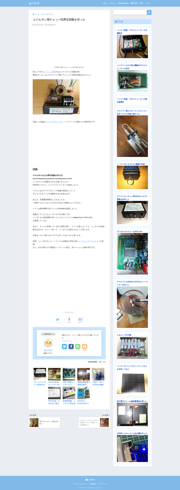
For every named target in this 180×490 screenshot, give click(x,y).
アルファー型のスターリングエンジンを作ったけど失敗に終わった (132, 112)
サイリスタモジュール (54, 122)
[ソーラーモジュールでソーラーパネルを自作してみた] (132, 382)
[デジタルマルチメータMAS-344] (132, 254)
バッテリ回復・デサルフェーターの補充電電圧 (132, 100)
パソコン (112, 3)
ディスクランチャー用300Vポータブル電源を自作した (132, 197)
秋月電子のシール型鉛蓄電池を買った (132, 401)
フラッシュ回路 (49, 72)
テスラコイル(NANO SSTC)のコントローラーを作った (132, 283)
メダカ (104, 3)
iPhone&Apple (123, 3)
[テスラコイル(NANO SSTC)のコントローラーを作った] (132, 307)
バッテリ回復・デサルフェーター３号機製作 (132, 31)
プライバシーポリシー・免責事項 (84, 484)
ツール (148, 3)
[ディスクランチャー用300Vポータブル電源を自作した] (132, 212)
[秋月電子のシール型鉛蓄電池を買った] (132, 414)
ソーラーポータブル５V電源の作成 (131, 164)
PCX (141, 3)
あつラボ (34, 3)
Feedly (78, 350)
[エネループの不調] (132, 348)
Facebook (71, 350)
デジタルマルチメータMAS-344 (129, 231)
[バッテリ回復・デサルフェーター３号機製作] (132, 46)
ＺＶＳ (40, 241)
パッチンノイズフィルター (89, 241)
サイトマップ (102, 484)
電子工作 (134, 3)
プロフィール (67, 341)
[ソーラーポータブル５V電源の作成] (132, 177)
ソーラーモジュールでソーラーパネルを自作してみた (132, 367)
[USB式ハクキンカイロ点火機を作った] (132, 448)
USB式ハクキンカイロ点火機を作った (132, 433)
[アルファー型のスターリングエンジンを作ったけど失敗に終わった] (132, 136)
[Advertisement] (69, 46)
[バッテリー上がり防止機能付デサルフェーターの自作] (132, 81)
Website (84, 350)
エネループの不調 (124, 335)
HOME (91, 480)
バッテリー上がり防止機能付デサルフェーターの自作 (132, 66)
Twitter (64, 350)
